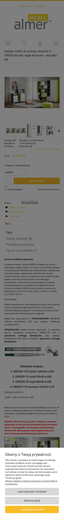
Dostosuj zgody (32, 500)
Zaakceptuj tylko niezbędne (32, 491)
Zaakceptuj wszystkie (32, 509)
